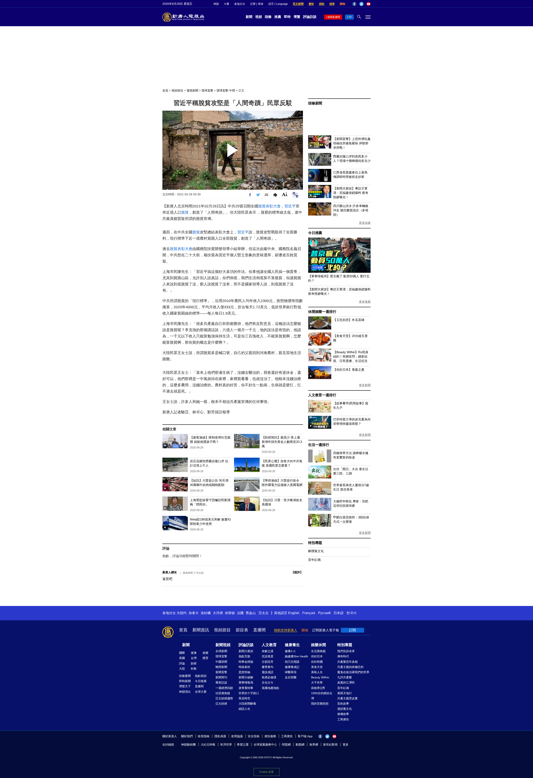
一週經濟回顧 (224, 688)
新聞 (249, 17)
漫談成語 (267, 672)
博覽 (297, 17)
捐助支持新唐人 (285, 630)
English (293, 613)
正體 (252, 3)
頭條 (268, 17)
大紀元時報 (208, 744)
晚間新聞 (221, 667)
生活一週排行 (318, 445)
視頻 (258, 17)
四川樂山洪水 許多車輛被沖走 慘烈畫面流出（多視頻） (350, 210)
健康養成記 (292, 667)
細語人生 (244, 708)
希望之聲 (243, 744)
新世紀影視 (330, 744)
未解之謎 (267, 651)
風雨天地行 (344, 693)
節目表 (242, 630)
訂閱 (352, 630)
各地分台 (239, 3)
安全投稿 (253, 736)
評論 (182, 663)
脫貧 (185, 212)
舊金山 (251, 613)
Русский (324, 613)
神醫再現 (290, 672)
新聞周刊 (221, 677)
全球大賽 (201, 691)
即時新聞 (185, 681)
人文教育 (269, 645)
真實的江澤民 (346, 682)
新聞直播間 (334, 17)
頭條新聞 (315, 103)
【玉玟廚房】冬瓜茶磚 (348, 320)
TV (350, 17)
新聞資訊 (200, 630)
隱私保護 (220, 736)
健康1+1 (290, 651)
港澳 (194, 652)
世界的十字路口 (249, 693)
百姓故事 (343, 703)
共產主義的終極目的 (350, 667)
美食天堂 (317, 667)
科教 (194, 668)
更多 (346, 744)
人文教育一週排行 (322, 395)
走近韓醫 (290, 677)
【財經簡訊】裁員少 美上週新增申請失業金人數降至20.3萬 (282, 442)
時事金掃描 (246, 661)
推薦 (277, 17)
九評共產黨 (344, 677)
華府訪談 (221, 682)
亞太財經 (221, 703)
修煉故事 (343, 714)
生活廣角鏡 (318, 651)
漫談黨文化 (344, 708)
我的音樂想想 (320, 703)
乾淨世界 (226, 744)
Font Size (285, 194)
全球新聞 (221, 651)
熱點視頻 (201, 676)
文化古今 (267, 682)
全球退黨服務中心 (265, 744)
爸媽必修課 (269, 677)
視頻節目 (177, 90)
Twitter (361, 4)
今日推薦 (315, 233)
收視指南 (203, 736)
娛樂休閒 (318, 645)
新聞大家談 (246, 651)
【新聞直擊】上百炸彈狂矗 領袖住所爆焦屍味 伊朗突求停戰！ (352, 143)
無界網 (313, 744)
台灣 (194, 658)
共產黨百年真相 (347, 661)
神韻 (216, 3)
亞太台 (264, 613)
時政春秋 (244, 667)
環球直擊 (207, 90)
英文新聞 (298, 3)
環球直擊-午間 (226, 90)
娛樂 (205, 652)
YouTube (368, 4)
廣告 (311, 3)
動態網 (300, 744)
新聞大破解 (246, 677)
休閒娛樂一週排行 (322, 312)
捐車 (332, 3)
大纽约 (182, 613)
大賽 (226, 3)
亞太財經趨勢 (224, 698)
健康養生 (292, 645)
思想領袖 (244, 672)
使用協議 (237, 736)
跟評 (297, 572)
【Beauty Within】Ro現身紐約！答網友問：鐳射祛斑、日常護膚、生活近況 (350, 356)
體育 (205, 658)
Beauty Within (320, 677)
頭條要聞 (185, 676)
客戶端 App (305, 736)
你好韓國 (317, 661)
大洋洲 (218, 613)
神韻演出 (185, 691)
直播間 (259, 630)
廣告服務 (270, 736)
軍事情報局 (246, 682)
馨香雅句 (267, 667)
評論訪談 (309, 17)
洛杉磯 (206, 613)
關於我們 (187, 736)
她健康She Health (296, 656)
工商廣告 (343, 719)
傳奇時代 (343, 656)
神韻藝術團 (188, 744)
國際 (182, 652)
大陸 (182, 668)
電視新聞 (192, 90)
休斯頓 (230, 613)
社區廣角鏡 (222, 693)
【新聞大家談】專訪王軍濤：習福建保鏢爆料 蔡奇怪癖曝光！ (350, 193)
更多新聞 (365, 385)
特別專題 (315, 543)
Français (308, 613)
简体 (260, 3)
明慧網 (286, 744)
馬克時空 (244, 698)
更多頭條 (365, 222)
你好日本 (317, 656)
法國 (240, 613)
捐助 (321, 3)
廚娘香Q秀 (318, 688)
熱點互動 (244, 656)
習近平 (290, 206)
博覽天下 (185, 686)
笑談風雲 (267, 656)
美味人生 (317, 672)
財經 (194, 663)
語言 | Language (278, 3)
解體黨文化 (316, 551)
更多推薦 (365, 301)
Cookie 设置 (266, 771)
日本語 (339, 613)
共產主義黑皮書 (347, 698)
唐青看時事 (246, 688)
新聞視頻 (222, 645)
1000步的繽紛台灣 (321, 695)
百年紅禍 (314, 559)
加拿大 (194, 613)
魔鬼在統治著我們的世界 (353, 672)
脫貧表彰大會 (269, 206)
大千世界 (317, 682)
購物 (342, 3)
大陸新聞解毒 (247, 703)
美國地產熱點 (270, 688)
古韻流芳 (267, 661)
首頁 (165, 90)
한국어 (351, 613)
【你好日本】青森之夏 (348, 369)
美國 (182, 658)
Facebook (354, 4)
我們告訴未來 (346, 651)
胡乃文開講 (292, 661)
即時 (287, 17)
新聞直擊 (221, 672)
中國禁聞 (221, 661)
